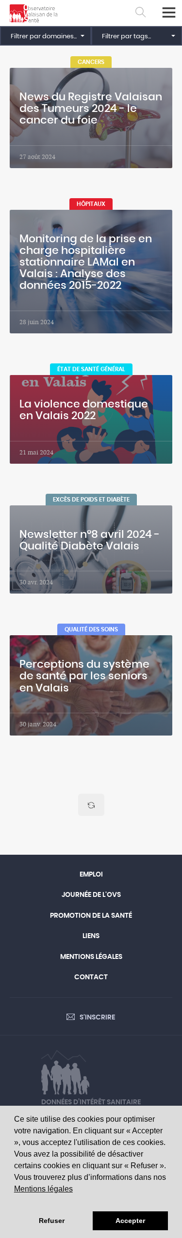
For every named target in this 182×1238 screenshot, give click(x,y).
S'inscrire (97, 1017)
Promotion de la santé (91, 915)
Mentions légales (43, 1189)
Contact (91, 977)
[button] (45, 36)
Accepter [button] (130, 1220)
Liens (91, 936)
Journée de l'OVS (91, 895)
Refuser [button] (52, 1220)
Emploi (91, 874)
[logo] (34, 13)
